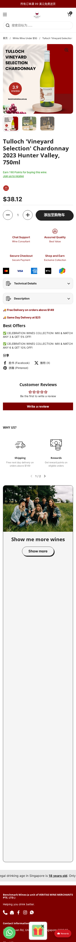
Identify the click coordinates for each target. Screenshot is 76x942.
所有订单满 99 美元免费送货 (38, 3)
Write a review (38, 406)
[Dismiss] (43, 926)
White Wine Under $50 (25, 38)
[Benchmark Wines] (37, 14)
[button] (69, 14)
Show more (38, 551)
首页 (5, 38)
